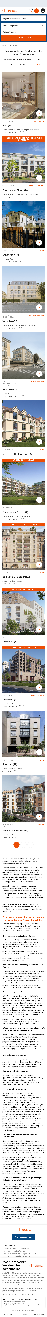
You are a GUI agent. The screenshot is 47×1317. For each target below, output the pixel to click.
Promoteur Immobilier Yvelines (14, 1251)
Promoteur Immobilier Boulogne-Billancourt (19, 1254)
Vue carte (23, 64)
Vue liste (36, 64)
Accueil (4, 45)
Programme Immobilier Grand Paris (15, 1248)
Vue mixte (11, 64)
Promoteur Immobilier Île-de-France (16, 1256)
